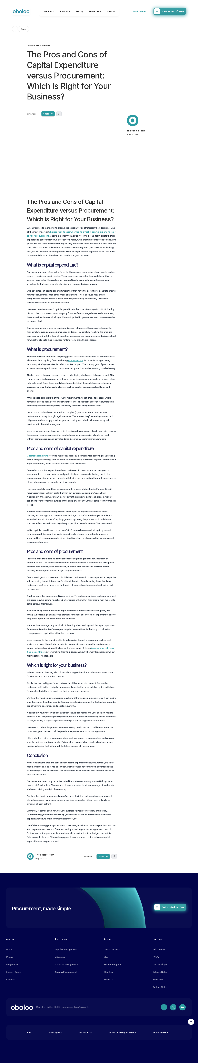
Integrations (12, 964)
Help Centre (159, 949)
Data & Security (112, 949)
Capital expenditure (37, 455)
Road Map (158, 979)
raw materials (75, 360)
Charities (108, 971)
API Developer (160, 964)
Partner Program (112, 964)
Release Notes (160, 971)
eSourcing (60, 956)
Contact (111, 11)
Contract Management (66, 964)
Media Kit (108, 979)
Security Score (13, 971)
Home (9, 949)
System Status (160, 987)
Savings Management (66, 971)
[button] (49, 11)
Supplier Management (66, 949)
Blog (106, 956)
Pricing (79, 11)
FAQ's (156, 956)
